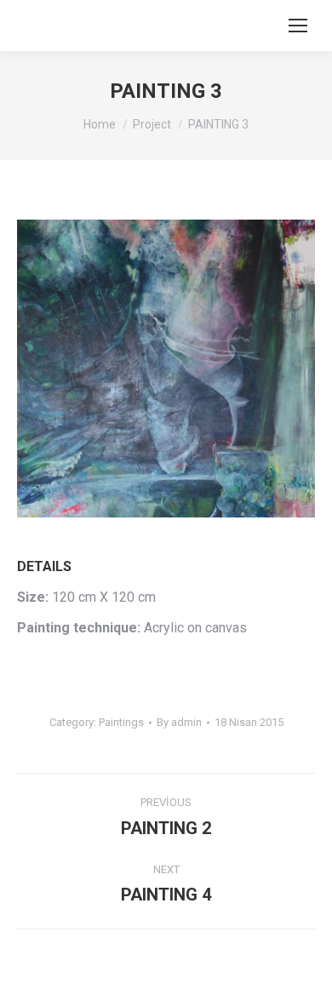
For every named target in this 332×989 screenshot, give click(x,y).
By (179, 722)
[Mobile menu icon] (298, 26)
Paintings (121, 722)
